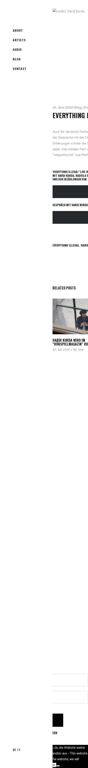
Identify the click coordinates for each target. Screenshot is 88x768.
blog (78, 107)
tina (81, 350)
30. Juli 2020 (61, 350)
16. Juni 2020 (63, 107)
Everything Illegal (66, 245)
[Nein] (58, 766)
